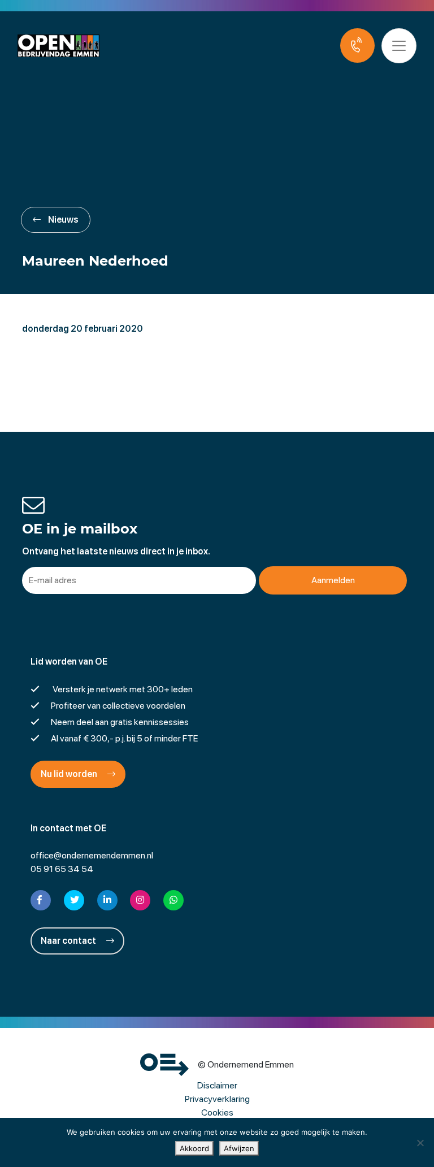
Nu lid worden (70, 774)
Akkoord (194, 1148)
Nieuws (62, 219)
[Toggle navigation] (398, 45)
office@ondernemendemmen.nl (92, 855)
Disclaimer (217, 1085)
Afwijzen (239, 1148)
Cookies (217, 1112)
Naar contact (69, 940)
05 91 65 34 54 (62, 869)
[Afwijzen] (420, 1142)
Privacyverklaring (217, 1099)
